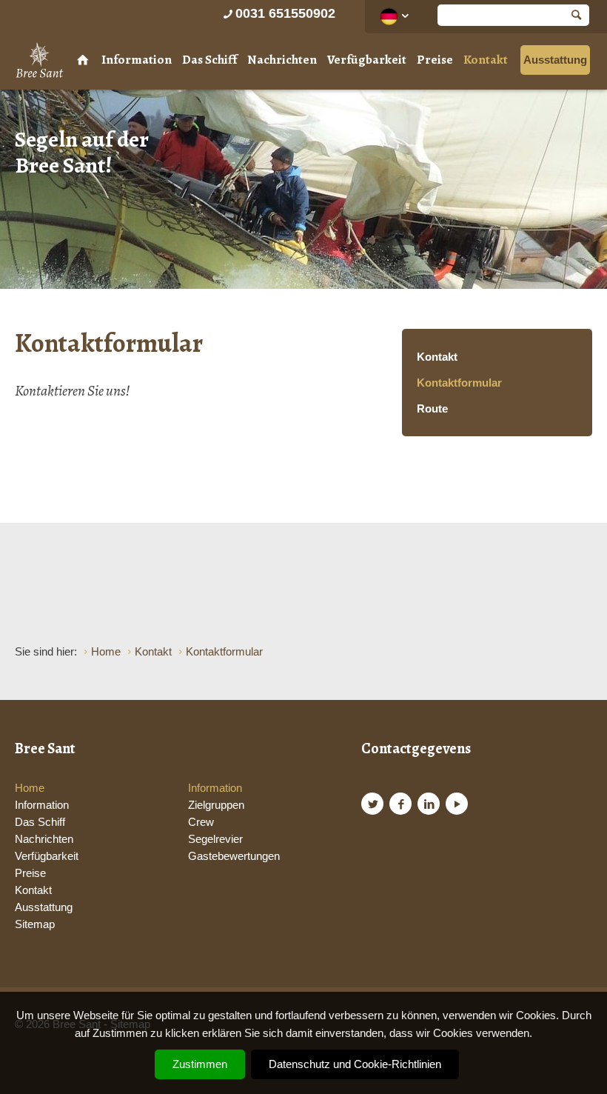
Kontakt (485, 59)
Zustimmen (199, 1064)
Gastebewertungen (234, 856)
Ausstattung (555, 59)
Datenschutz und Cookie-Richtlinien (355, 1064)
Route (432, 408)
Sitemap (35, 924)
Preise (435, 59)
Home (29, 787)
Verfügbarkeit (366, 59)
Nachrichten (282, 59)
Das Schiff (209, 59)
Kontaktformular (459, 382)
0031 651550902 (285, 13)
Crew (201, 822)
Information (136, 59)
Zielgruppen (216, 804)
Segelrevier (215, 839)
